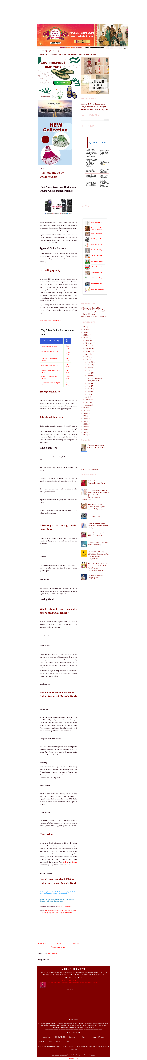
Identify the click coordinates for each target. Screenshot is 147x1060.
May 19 (90, 375)
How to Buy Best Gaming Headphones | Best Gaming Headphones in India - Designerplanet (57, 900)
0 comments (68, 907)
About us (53, 54)
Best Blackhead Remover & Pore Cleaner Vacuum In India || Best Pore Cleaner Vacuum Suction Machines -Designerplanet (95, 494)
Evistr (65, 862)
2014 (85, 424)
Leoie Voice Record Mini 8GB (49, 365)
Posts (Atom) (52, 953)
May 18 (90, 383)
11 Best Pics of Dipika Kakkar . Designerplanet (96, 482)
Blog (47, 54)
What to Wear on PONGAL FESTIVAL (94, 316)
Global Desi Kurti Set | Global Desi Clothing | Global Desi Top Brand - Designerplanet (98, 555)
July (87, 354)
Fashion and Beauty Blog (92, 308)
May (87, 359)
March (87, 399)
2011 (85, 429)
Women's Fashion (78, 54)
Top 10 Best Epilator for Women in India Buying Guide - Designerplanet (96, 506)
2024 (85, 332)
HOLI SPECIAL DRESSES (106, 176)
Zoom (74, 862)
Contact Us (73, 1058)
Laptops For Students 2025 (91, 170)
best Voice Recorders (51, 910)
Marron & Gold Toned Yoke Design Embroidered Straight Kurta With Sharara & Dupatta (94, 106)
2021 (85, 408)
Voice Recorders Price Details (51, 320)
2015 (85, 421)
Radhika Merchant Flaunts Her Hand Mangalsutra (104, 184)
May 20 (90, 373)
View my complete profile (90, 469)
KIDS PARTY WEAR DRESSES (105, 170)
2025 (85, 329)
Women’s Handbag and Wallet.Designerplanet (96, 534)
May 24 (90, 362)
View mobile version (58, 947)
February (88, 402)
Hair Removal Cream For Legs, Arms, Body (96, 515)
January (88, 405)
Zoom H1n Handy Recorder (49, 347)
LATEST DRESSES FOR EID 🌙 (105, 162)
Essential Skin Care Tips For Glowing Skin (91, 183)
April (87, 397)
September (89, 348)
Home (42, 54)
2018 (85, 416)
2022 (85, 338)
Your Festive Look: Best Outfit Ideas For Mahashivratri (106, 152)
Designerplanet (96, 445)
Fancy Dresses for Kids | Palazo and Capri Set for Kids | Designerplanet (98, 525)
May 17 (90, 386)
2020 (85, 410)
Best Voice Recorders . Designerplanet (52, 174)
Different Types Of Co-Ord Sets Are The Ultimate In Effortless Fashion (91, 162)
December (89, 340)
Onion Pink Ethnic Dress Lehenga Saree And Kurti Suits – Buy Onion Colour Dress (91, 152)
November (89, 343)
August (88, 351)
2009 (85, 435)
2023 (85, 335)
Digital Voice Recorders (65, 910)
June (87, 356)
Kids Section (91, 54)
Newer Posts (42, 943)
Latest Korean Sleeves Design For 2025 (91, 176)
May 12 (90, 394)
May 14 (90, 391)
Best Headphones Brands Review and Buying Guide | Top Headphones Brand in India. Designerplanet (58, 892)
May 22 (90, 367)
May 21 (90, 370)
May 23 (90, 365)
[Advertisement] (73, 12)
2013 (85, 427)
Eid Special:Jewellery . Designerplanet (96, 576)
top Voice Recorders (66, 913)
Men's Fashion (64, 54)
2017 (85, 418)
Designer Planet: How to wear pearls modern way (98, 543)
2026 (85, 327)
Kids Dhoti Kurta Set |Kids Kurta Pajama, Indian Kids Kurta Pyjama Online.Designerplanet (97, 566)
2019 (85, 413)
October (88, 346)
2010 (85, 432)
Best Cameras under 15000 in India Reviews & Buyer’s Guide (58, 694)
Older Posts (75, 943)
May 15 (90, 389)
